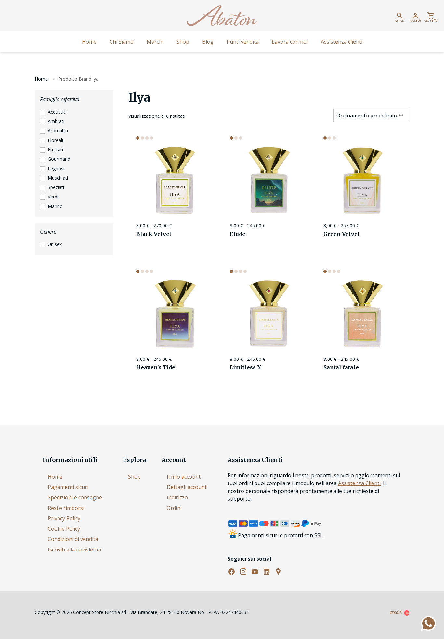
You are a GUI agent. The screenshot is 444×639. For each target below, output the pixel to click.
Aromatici (58, 131)
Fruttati (55, 149)
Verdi (53, 197)
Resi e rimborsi (66, 507)
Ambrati (56, 121)
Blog (208, 41)
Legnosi (56, 168)
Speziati (56, 187)
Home (89, 41)
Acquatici (57, 112)
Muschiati (58, 178)
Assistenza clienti (341, 41)
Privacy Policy (64, 518)
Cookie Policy (64, 528)
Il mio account (184, 476)
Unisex (55, 244)
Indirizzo (177, 497)
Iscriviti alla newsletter (75, 549)
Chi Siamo (122, 41)
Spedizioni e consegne (75, 497)
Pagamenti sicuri (68, 487)
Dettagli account (187, 487)
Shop (182, 41)
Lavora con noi (290, 41)
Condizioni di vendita (73, 539)
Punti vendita (243, 41)
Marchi (155, 41)
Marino (55, 206)
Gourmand (59, 159)
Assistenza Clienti (359, 483)
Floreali (55, 140)
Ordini (174, 507)
